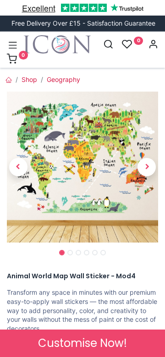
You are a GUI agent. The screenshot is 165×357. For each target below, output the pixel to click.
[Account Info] (153, 45)
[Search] (108, 45)
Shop (29, 79)
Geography (63, 79)
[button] (18, 167)
